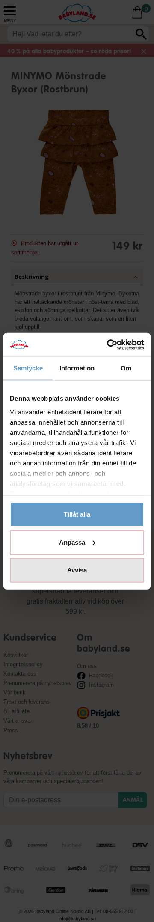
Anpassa (72, 542)
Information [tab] (77, 368)
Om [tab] (126, 368)
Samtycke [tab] (28, 368)
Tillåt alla (77, 514)
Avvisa (77, 570)
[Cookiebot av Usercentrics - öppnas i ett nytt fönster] (108, 344)
